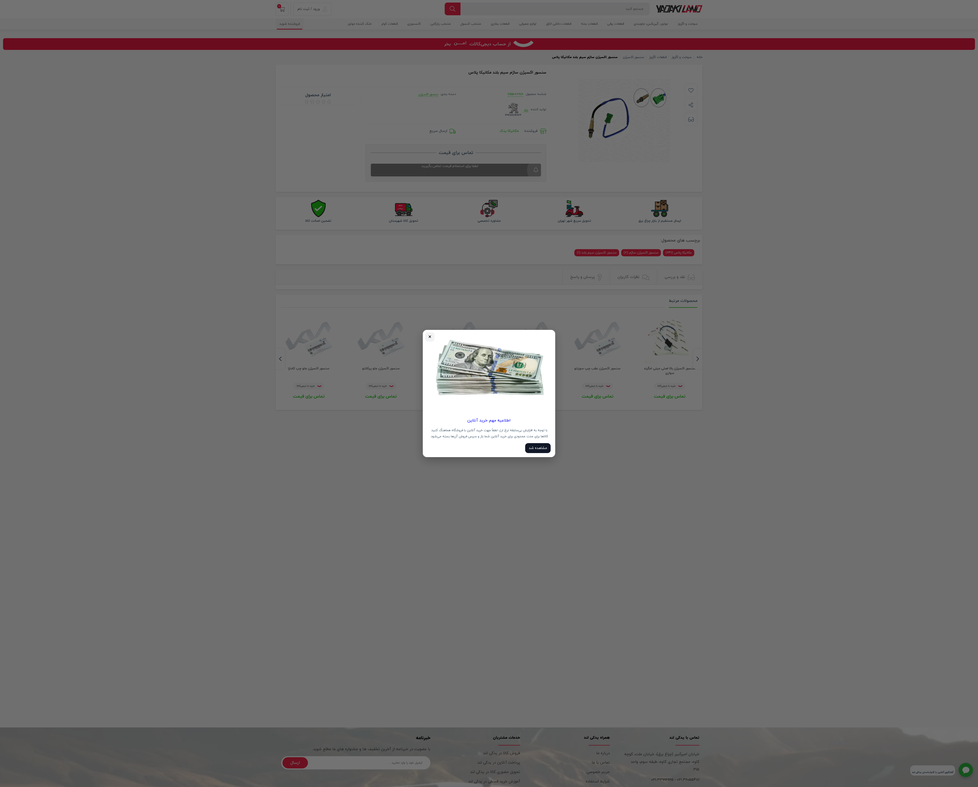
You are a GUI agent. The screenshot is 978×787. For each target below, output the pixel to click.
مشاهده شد (538, 448)
